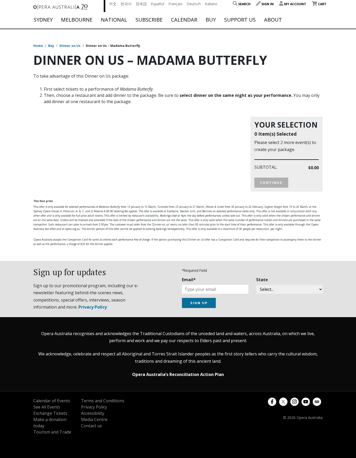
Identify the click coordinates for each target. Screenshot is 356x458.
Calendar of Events (51, 401)
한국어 (126, 3)
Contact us (91, 426)
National (114, 19)
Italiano (211, 3)
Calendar (184, 19)
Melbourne (77, 19)
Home (38, 45)
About (273, 19)
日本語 (141, 3)
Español (157, 3)
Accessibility (92, 413)
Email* (189, 280)
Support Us (240, 19)
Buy (211, 19)
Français (175, 3)
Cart (322, 4)
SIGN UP (199, 302)
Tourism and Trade (52, 432)
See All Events (46, 407)
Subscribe (149, 19)
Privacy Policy (92, 307)
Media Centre (94, 419)
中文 (112, 3)
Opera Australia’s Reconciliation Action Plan (178, 374)
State (262, 280)
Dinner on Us (70, 45)
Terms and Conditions (102, 401)
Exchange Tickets (50, 413)
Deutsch (194, 3)
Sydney (43, 19)
